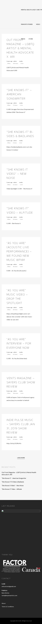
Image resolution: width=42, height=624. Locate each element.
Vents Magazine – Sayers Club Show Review (21, 382)
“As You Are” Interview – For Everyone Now (19, 343)
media (21, 61)
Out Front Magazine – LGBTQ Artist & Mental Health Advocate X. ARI (20, 48)
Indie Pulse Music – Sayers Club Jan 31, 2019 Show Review (21, 426)
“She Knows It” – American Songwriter (19, 94)
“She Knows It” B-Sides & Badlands (20, 134)
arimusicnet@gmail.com (9, 586)
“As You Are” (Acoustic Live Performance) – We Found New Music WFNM (19, 251)
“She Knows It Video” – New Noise (17, 173)
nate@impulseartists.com (9, 595)
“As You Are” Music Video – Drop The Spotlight (17, 296)
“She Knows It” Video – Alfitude (20, 210)
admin (15, 61)
